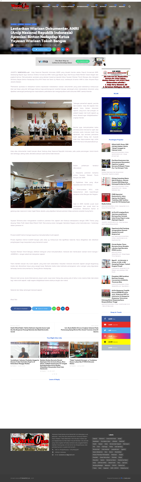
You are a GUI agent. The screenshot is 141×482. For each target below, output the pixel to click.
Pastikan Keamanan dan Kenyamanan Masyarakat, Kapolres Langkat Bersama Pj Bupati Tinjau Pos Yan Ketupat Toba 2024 (116, 165)
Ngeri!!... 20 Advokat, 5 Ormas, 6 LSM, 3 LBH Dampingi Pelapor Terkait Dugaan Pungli (121, 263)
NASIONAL (46, 6)
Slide (106, 444)
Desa (94, 462)
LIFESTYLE (112, 6)
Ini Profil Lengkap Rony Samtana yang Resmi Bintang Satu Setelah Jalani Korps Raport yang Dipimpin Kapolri (120, 216)
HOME (38, 6)
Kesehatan (96, 441)
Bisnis (111, 452)
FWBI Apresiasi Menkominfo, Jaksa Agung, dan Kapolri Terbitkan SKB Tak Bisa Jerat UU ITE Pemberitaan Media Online (116, 199)
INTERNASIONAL (82, 6)
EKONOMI (103, 6)
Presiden (95, 457)
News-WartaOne (97, 452)
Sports (102, 460)
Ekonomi (13, 24)
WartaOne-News (123, 460)
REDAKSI (122, 6)
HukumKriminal (111, 438)
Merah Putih (111, 462)
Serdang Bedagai (98, 465)
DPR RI (114, 465)
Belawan (107, 465)
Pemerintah (96, 449)
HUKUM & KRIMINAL (67, 6)
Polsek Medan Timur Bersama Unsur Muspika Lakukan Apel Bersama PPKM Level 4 (120, 247)
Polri (119, 462)
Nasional (28, 24)
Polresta (114, 457)
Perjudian (95, 460)
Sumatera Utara (105, 441)
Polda (111, 446)
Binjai (120, 457)
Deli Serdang (118, 446)
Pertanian (114, 454)
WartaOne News (111, 460)
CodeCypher (127, 478)
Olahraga (104, 446)
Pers (106, 452)
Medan (100, 444)
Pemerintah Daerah (115, 444)
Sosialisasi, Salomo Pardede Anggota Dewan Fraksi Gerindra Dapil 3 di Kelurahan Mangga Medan (25, 362)
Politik (94, 444)
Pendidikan (118, 452)
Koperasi (105, 468)
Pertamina (121, 465)
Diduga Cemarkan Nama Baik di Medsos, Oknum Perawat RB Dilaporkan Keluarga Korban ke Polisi (121, 181)
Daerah (95, 438)
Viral (98, 446)
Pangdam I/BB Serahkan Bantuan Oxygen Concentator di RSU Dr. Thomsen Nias (120, 279)
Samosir (124, 462)
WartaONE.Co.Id (26, 478)
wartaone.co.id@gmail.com (67, 454)
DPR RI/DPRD (102, 462)
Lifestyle (21, 24)
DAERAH (94, 6)
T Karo (94, 468)
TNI (94, 446)
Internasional (105, 449)
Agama (123, 449)
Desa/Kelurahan (105, 457)
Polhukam (126, 444)
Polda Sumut (124, 468)
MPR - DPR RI (114, 468)
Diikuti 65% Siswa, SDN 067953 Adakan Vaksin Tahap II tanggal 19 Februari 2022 (120, 147)
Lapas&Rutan (115, 449)
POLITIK (55, 6)
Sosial (34, 24)
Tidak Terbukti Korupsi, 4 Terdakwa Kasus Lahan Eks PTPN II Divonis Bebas (83, 362)
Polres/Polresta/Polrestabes (101, 454)
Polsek (121, 454)
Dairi (100, 468)
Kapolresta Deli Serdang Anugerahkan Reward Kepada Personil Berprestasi (120, 231)
